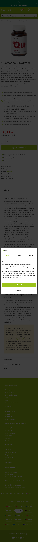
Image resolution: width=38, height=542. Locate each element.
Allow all (19, 285)
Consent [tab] (6, 255)
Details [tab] (19, 255)
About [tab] (31, 255)
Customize (18, 290)
